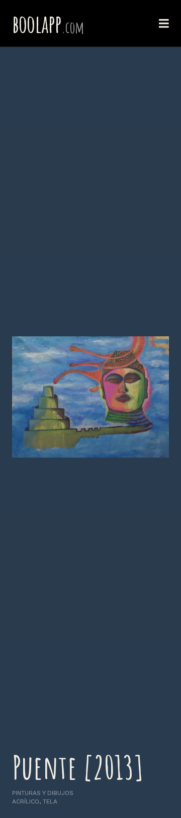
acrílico (25, 801)
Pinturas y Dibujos (42, 792)
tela (50, 801)
